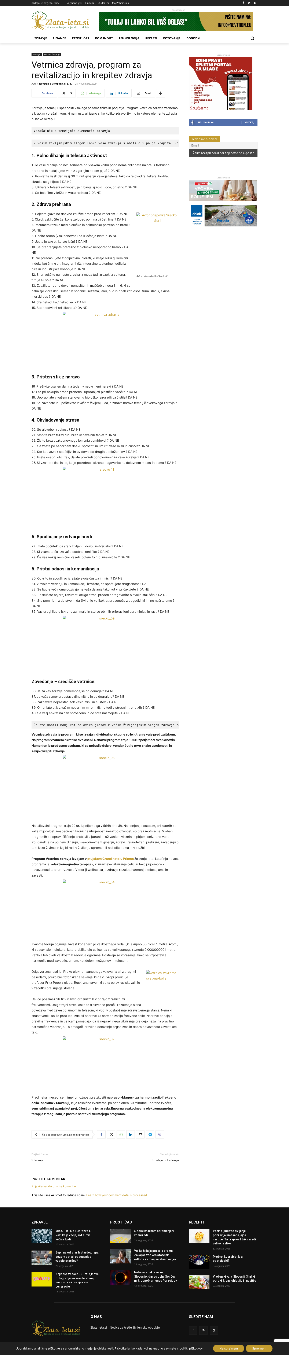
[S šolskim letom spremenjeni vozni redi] (120, 1236)
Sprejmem (259, 1348)
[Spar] (223, 203)
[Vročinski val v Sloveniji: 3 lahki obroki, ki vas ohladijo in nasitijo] (199, 1282)
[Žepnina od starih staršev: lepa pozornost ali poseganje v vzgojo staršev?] (42, 1258)
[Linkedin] (130, 1134)
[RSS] (249, 3)
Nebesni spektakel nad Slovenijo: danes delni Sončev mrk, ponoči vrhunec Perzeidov (155, 1276)
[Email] (140, 1134)
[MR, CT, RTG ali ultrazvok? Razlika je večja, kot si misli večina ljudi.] (42, 1236)
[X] (111, 1134)
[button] (252, 38)
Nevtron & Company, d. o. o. (55, 83)
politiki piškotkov (191, 1348)
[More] (160, 93)
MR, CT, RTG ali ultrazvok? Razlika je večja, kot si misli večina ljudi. (73, 1235)
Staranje (37, 1160)
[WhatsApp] (121, 1134)
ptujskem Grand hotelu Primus (110, 859)
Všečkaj (250, 122)
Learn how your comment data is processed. (117, 1195)
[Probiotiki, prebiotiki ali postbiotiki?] (199, 1262)
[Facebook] (243, 3)
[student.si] (220, 109)
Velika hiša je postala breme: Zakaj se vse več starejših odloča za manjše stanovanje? (155, 1255)
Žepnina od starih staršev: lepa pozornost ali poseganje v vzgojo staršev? (77, 1256)
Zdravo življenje (52, 54)
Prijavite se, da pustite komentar (54, 1186)
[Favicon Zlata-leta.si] (65, 20)
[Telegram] (150, 1134)
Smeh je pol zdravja (165, 1160)
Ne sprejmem (228, 1348)
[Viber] (160, 1134)
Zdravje (36, 54)
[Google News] (255, 3)
